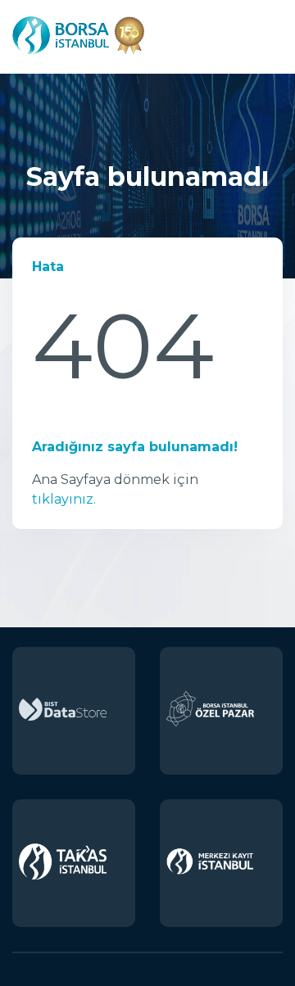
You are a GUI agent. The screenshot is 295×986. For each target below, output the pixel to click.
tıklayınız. (64, 499)
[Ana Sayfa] (78, 55)
